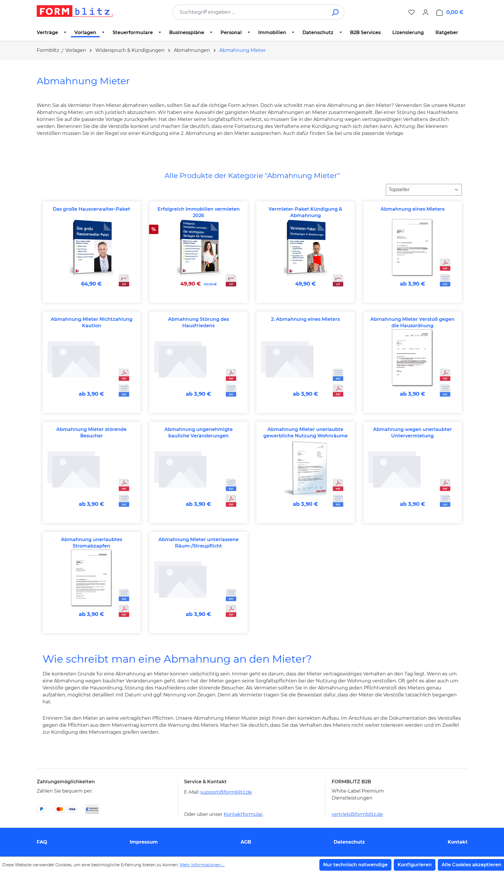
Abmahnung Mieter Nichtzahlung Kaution (91, 322)
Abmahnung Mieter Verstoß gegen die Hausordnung (412, 322)
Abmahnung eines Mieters (412, 209)
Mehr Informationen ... (202, 864)
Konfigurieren (415, 864)
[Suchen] (335, 12)
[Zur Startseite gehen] (75, 11)
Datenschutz (349, 842)
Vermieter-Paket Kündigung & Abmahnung (305, 212)
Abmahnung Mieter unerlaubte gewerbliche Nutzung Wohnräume (305, 433)
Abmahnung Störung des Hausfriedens (198, 322)
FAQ (42, 842)
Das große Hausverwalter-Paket (91, 209)
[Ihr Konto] (426, 12)
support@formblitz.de (226, 792)
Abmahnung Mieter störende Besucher (91, 433)
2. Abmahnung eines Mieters (305, 319)
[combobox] (249, 12)
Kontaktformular (243, 814)
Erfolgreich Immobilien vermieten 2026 (199, 212)
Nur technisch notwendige (355, 864)
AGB (246, 842)
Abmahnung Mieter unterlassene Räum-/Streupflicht (198, 543)
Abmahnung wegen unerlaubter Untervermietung (412, 433)
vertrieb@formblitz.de (357, 814)
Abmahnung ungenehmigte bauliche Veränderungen (198, 433)
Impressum (144, 842)
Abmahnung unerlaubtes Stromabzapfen (91, 543)
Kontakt (458, 842)
